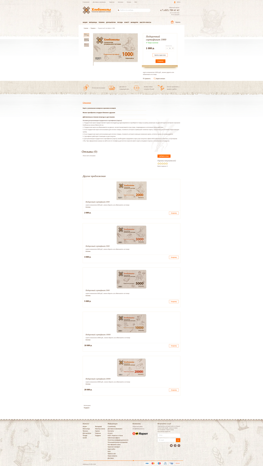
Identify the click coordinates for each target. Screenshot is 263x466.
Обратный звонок (174, 7)
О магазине (86, 2)
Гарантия (111, 2)
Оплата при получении (98, 88)
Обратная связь (137, 426)
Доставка (111, 458)
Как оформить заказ (114, 444)
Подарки (86, 408)
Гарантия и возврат (114, 447)
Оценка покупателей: (166, 160)
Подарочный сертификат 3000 (98, 246)
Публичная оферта (114, 438)
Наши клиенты (112, 456)
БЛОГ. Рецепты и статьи (115, 435)
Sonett (126, 22)
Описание (87, 102)
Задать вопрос (160, 78)
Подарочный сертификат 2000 (98, 202)
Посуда (120, 22)
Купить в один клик (160, 55)
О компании (112, 426)
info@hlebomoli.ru (138, 429)
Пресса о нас (112, 453)
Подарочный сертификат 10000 (98, 334)
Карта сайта (111, 449)
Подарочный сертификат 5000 (98, 290)
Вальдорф (134, 22)
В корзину (160, 61)
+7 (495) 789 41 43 (169, 10)
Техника (101, 22)
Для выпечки (111, 22)
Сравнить (147, 78)
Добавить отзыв (164, 156)
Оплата (129, 2)
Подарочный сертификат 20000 (98, 379)
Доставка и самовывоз (99, 2)
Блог (136, 2)
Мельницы (93, 22)
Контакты (120, 2)
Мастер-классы (145, 22)
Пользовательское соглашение (117, 442)
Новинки (98, 433)
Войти (178, 2)
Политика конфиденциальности (118, 440)
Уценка (97, 431)
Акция (85, 22)
